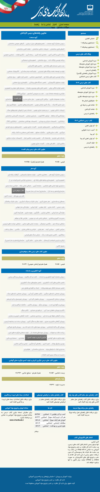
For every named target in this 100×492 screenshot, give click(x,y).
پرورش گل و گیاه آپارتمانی (55, 327)
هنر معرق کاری (45, 201)
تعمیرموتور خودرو (44, 127)
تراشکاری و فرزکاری (58, 127)
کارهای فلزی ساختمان (57, 49)
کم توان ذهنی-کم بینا (87, 138)
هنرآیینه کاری (18, 212)
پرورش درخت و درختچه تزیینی (14, 321)
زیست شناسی (60, 373)
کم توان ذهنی (90, 125)
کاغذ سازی (51, 207)
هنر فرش (41, 229)
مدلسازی (9, 99)
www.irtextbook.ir (17, 420)
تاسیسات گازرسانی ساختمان (15, 116)
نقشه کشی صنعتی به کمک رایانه (23, 132)
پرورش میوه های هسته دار (39, 332)
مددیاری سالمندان (38, 349)
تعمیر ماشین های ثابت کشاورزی (53, 282)
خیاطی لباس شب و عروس (38, 218)
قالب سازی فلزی (52, 132)
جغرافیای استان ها (88, 100)
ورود (53, 27)
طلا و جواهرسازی (18, 190)
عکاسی (17, 229)
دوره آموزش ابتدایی (89, 60)
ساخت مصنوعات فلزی (57, 99)
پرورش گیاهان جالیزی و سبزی (54, 321)
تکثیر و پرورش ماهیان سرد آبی (54, 310)
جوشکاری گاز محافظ (57, 116)
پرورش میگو (43, 305)
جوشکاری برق (11, 104)
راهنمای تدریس (91, 70)
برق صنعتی (11, 77)
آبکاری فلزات (20, 54)
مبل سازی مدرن (28, 99)
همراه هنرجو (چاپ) (37, 161)
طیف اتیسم (91, 142)
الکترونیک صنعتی (13, 71)
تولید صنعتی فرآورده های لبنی (19, 332)
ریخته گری (29, 54)
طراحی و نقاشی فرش (29, 229)
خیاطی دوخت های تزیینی (11, 223)
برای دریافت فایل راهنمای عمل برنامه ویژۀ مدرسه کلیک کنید (83, 413)
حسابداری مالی (12, 338)
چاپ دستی (60, 207)
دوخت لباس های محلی (30, 223)
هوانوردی (27, 349)
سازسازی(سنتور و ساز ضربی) (14, 240)
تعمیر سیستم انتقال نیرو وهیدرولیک (52, 288)
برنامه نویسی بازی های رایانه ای (54, 77)
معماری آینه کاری (40, 54)
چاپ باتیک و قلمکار (11, 201)
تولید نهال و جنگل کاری (35, 321)
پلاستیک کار (46, 138)
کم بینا (92, 134)
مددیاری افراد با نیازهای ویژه (55, 349)
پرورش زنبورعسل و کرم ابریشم (17, 299)
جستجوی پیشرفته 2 (88, 47)
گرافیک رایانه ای (13, 174)
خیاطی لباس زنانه (25, 185)
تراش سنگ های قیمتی (32, 235)
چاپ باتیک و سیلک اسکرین (29, 201)
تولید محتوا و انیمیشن (28, 174)
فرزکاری (62, 132)
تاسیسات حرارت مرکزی (14, 138)
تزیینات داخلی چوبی (57, 110)
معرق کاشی (60, 246)
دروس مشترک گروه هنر (56, 174)
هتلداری (21, 338)
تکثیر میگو (25, 310)
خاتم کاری (29, 240)
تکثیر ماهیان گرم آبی (35, 293)
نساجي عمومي (9, 54)
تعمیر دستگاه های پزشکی (37, 82)
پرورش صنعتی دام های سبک (16, 293)
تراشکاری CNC (11, 121)
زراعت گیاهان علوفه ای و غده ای (53, 316)
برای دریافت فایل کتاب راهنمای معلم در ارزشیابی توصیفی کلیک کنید (52, 400)
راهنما (36, 24)
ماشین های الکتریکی (35, 66)
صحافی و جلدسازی (58, 201)
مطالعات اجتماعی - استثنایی (55, 423)
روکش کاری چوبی (42, 99)
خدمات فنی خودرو (58, 138)
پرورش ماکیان (32, 305)
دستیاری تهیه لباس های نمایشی (53, 185)
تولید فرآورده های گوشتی (56, 338)
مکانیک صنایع (40, 132)
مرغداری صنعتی (35, 316)
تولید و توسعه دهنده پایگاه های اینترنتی (51, 71)
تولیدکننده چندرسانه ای (28, 71)
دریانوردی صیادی (36, 310)
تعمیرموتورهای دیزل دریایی (35, 43)
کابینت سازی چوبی (30, 127)
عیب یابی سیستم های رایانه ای (54, 66)
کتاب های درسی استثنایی (87, 76)
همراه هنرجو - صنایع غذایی (31, 373)
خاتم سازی (38, 240)
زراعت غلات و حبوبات (57, 332)
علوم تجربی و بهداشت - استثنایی (54, 426)
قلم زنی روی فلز (19, 196)
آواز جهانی (42, 207)
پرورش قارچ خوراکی (14, 327)
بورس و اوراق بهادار (58, 343)
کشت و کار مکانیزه (31, 277)
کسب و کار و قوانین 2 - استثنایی (54, 414)
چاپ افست (17, 98)
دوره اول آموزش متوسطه (87, 64)
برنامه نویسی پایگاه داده (56, 60)
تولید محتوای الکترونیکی (56, 82)
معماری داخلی (42, 174)
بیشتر (36, 431)
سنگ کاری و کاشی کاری (56, 54)
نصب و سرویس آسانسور (35, 93)
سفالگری (61, 235)
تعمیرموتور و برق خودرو (14, 127)
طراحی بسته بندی (12, 185)
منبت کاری (8, 196)
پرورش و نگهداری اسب (56, 305)
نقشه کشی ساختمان (23, 49)
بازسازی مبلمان (31, 116)
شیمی (63, 161)
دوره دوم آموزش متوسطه (87, 67)
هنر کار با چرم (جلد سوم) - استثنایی (53, 417)
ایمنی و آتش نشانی (20, 343)
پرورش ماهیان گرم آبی (36, 299)
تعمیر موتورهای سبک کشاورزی (31, 282)
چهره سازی (28, 212)
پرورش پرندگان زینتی (16, 277)
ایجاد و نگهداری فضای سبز (30, 288)
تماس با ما (45, 24)
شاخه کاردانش (90, 109)
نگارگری (36, 212)
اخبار (55, 24)
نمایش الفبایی (90, 38)
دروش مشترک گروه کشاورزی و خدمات (51, 277)
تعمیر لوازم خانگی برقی (56, 88)
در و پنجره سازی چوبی (41, 110)
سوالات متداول (63, 27)
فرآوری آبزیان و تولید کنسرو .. (35, 337)
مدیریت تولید (60, 384)
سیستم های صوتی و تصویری (14, 88)
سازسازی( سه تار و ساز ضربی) (36, 191)
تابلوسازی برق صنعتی (20, 82)
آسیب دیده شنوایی (88, 130)
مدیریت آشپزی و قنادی (56, 218)
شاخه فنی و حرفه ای (87, 105)
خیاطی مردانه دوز (58, 223)
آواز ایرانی (34, 207)
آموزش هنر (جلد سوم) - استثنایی (54, 420)
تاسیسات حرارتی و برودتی (47, 121)
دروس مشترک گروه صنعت (55, 43)
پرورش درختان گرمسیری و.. (55, 299)
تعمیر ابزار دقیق (22, 77)
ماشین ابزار (60, 143)
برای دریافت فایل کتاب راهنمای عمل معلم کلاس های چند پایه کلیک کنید (85, 400)
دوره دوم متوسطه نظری (86, 96)
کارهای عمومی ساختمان (16, 43)
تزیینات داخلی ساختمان (40, 49)
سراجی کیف (50, 229)
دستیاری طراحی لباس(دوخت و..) (20, 180)
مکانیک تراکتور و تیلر (19, 305)
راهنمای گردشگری (35, 343)
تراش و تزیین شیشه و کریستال (54, 240)
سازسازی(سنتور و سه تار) (56, 191)
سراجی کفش (60, 229)
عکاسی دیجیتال (45, 223)
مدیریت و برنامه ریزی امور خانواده (53, 355)
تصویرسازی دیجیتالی (29, 60)
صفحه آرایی (37, 185)
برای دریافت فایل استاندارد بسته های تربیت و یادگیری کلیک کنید (17, 400)
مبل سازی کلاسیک (58, 104)
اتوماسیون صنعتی (36, 77)
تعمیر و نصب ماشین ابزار (32, 138)
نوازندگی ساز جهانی (22, 207)
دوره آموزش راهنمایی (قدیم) (86, 73)
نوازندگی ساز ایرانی (58, 212)
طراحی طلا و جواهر (21, 218)
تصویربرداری (60, 180)
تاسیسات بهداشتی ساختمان (28, 121)
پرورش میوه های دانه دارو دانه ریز (34, 327)
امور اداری (46, 343)
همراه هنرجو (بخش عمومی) (37, 264)
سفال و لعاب (9, 229)
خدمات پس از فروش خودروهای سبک (19, 110)
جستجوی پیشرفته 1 (88, 42)
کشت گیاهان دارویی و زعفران (18, 316)
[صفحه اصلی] (85, 9)
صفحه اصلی (64, 24)
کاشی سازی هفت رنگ (49, 235)
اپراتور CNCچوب (43, 116)
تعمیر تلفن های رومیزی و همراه (36, 88)
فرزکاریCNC (21, 93)
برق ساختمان (42, 60)
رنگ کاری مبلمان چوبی (42, 104)
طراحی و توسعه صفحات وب (55, 93)
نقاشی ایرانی (45, 212)
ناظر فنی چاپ (50, 143)
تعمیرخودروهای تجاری (25, 104)
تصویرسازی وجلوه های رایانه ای (44, 180)
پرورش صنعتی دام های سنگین (54, 293)
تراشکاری (61, 121)
